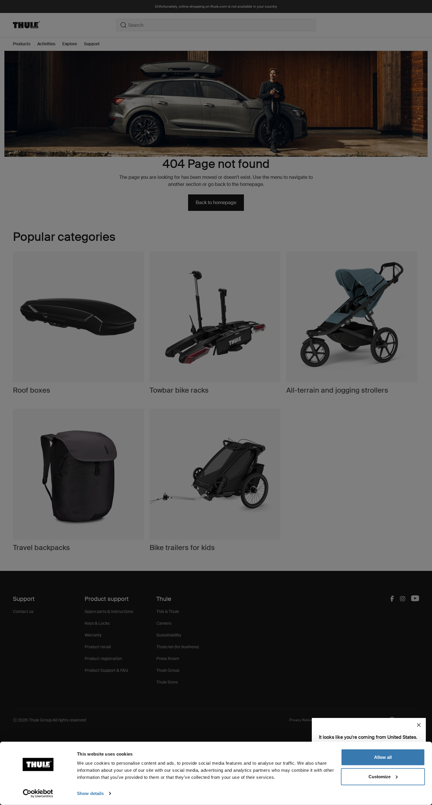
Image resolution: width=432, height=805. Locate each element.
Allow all (383, 757)
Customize (380, 776)
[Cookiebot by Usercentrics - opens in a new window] (38, 793)
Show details (90, 793)
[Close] (418, 725)
